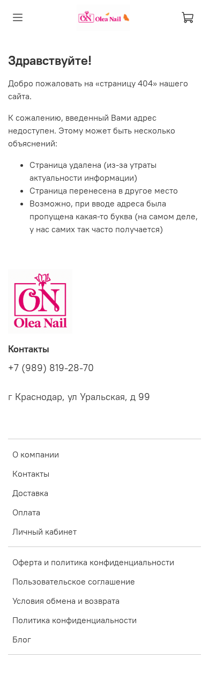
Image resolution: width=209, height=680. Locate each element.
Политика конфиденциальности (74, 620)
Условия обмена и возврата (66, 600)
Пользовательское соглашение (73, 581)
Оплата (26, 512)
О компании (35, 454)
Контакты (30, 473)
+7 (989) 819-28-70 (51, 368)
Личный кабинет (44, 531)
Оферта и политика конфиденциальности (93, 562)
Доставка (30, 492)
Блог (21, 639)
